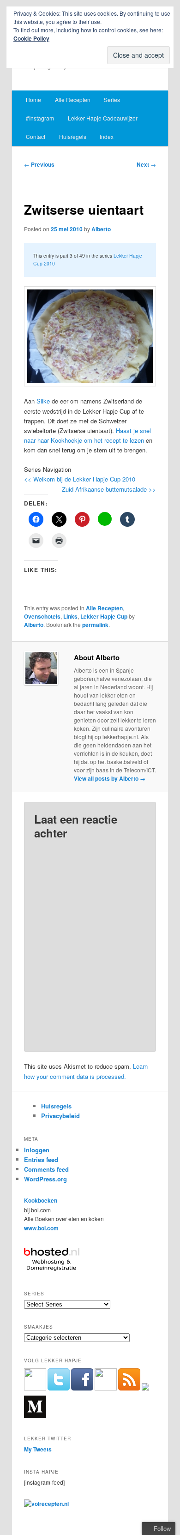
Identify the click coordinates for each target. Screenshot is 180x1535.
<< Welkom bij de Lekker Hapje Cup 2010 (79, 479)
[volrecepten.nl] (46, 1503)
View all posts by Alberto (109, 778)
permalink (95, 624)
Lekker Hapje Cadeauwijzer (103, 118)
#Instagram (40, 118)
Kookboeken (40, 1200)
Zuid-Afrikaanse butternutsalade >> (109, 489)
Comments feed (46, 1169)
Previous (39, 164)
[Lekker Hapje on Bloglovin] (145, 1388)
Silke (43, 401)
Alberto (101, 229)
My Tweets (38, 1449)
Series (112, 99)
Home (33, 99)
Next (146, 164)
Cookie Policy (31, 38)
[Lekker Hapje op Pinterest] (106, 1388)
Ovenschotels (42, 616)
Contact (35, 136)
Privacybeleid (60, 1115)
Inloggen (36, 1149)
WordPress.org (45, 1178)
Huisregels (72, 136)
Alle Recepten (72, 99)
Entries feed (41, 1159)
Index (107, 136)
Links (70, 616)
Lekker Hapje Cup (103, 616)
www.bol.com (41, 1228)
